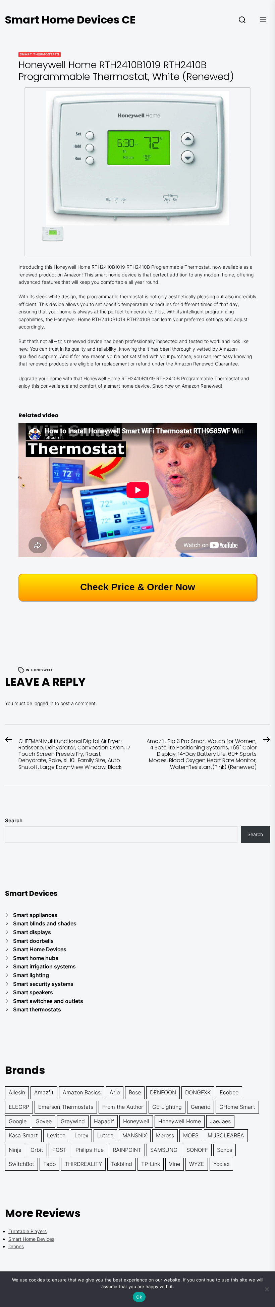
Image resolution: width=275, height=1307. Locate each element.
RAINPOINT (127, 1149)
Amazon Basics (82, 1092)
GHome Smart (237, 1106)
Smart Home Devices (39, 949)
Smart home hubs (35, 958)
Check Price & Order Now (137, 587)
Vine (174, 1164)
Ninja (15, 1149)
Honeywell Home (179, 1121)
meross (165, 1135)
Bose (135, 1092)
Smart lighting (31, 975)
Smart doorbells (33, 941)
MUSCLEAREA (226, 1135)
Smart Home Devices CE (70, 19)
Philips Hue (89, 1149)
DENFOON (163, 1092)
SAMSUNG (163, 1149)
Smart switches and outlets (48, 1001)
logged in (43, 703)
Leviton (56, 1135)
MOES (191, 1135)
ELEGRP (19, 1106)
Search (13, 820)
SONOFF (197, 1149)
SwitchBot (21, 1164)
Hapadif (104, 1121)
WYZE (196, 1164)
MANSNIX (134, 1135)
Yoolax (221, 1164)
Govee (44, 1121)
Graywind (73, 1121)
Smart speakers (33, 992)
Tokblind (121, 1164)
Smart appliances (35, 915)
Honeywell (42, 670)
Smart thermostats (39, 54)
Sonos (224, 1149)
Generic (200, 1106)
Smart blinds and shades (44, 923)
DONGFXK (198, 1092)
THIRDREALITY (83, 1164)
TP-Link (150, 1164)
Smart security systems (43, 984)
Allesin (17, 1092)
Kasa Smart (23, 1135)
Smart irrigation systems (44, 966)
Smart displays (32, 932)
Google (17, 1121)
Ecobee (229, 1092)
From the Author (122, 1106)
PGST (59, 1149)
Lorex (81, 1135)
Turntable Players (27, 1231)
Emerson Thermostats (65, 1106)
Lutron (105, 1135)
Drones (16, 1246)
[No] (266, 1289)
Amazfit (44, 1092)
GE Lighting (167, 1106)
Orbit (37, 1149)
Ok (139, 1297)
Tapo (49, 1164)
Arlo (115, 1092)
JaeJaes (220, 1121)
